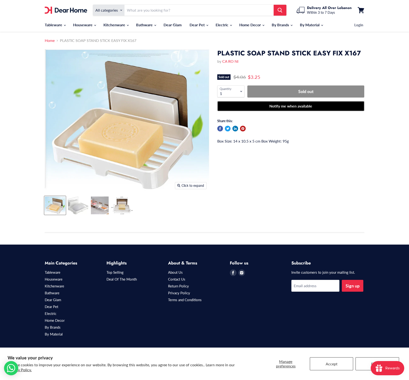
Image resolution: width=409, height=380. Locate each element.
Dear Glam (173, 24)
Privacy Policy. (20, 369)
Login (358, 25)
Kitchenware (114, 24)
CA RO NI (230, 61)
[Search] (280, 10)
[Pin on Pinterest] (243, 128)
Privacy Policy (179, 293)
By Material (310, 24)
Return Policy (178, 286)
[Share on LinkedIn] (235, 128)
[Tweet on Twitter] (228, 128)
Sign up (353, 285)
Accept (332, 364)
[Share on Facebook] (220, 128)
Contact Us (176, 279)
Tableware (54, 24)
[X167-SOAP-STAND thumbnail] (55, 205)
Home (50, 40)
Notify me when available (290, 106)
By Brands (281, 24)
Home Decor (250, 24)
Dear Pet (198, 24)
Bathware (145, 24)
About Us (175, 272)
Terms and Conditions (185, 300)
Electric (222, 24)
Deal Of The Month (122, 279)
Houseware (83, 24)
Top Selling (115, 272)
